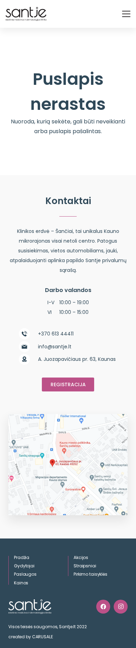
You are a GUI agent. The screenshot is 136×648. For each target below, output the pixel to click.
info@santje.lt (54, 346)
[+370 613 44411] (28, 333)
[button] (126, 14)
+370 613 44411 (56, 333)
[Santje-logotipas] (26, 14)
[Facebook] (103, 607)
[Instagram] (121, 607)
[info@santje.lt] (28, 346)
